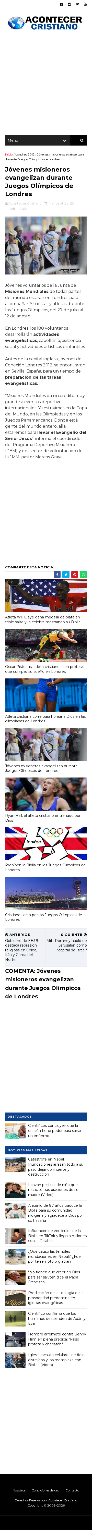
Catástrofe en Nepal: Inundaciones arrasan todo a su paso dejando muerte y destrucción (55, 1167)
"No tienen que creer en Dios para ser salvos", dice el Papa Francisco (54, 1277)
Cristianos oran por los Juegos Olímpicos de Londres (43, 917)
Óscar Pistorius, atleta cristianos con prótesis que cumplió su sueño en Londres (44, 669)
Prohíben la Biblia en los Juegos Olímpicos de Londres (45, 867)
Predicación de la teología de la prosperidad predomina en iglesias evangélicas (56, 1297)
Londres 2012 (24, 154)
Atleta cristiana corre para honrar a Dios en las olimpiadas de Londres (45, 719)
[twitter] (77, 4)
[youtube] (85, 4)
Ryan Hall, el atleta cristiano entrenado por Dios (42, 818)
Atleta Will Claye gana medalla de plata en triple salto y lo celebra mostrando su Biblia (42, 619)
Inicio (9, 154)
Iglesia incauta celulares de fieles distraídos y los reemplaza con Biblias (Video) (57, 1360)
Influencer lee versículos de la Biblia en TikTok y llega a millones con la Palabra (57, 1235)
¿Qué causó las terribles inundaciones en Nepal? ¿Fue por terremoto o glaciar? (54, 1256)
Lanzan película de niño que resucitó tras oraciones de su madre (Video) (53, 1189)
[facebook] (61, 4)
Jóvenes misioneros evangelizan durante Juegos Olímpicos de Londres (41, 768)
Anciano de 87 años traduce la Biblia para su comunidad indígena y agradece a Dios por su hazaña (55, 1213)
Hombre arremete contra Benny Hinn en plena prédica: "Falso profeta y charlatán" (57, 1339)
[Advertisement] (46, 84)
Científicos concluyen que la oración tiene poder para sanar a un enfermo (56, 1130)
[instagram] (69, 4)
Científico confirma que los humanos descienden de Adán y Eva (57, 1318)
